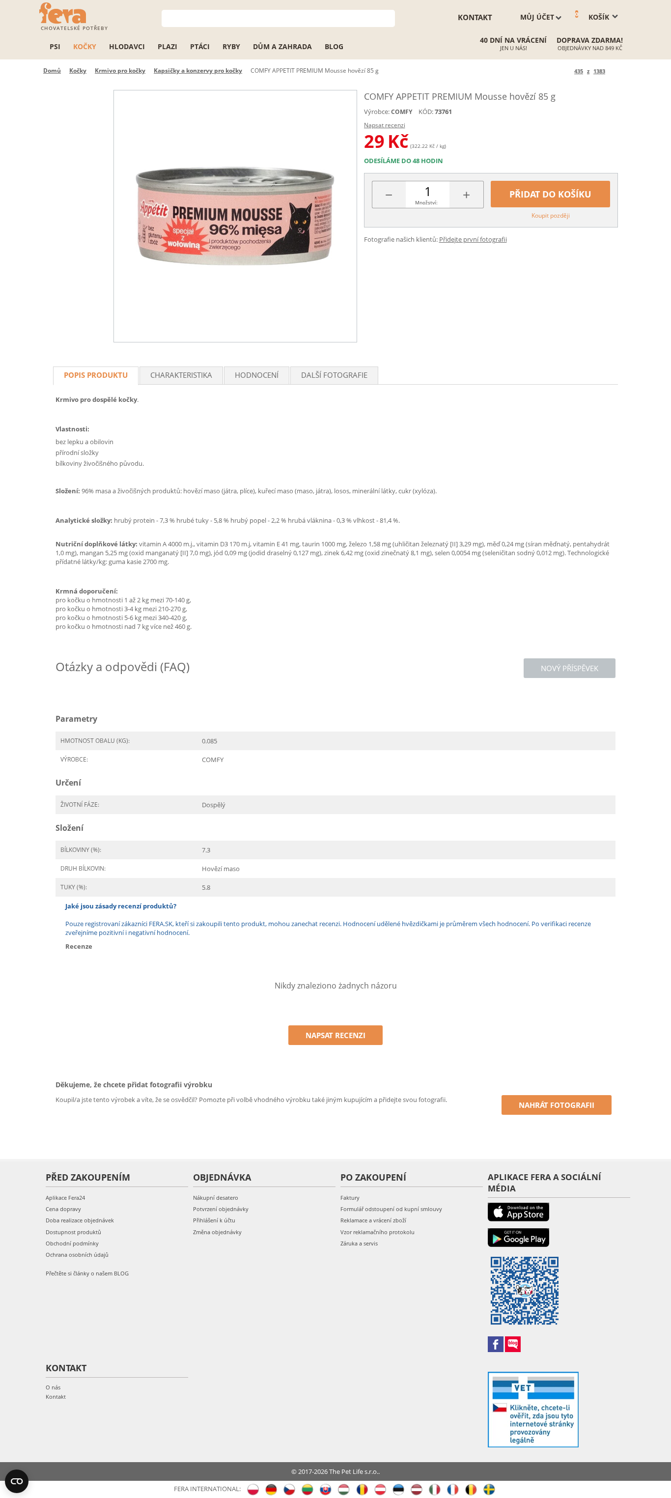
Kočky (84, 46)
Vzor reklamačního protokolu (377, 1232)
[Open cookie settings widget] (16, 1481)
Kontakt (56, 1396)
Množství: (426, 202)
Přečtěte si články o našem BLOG (87, 1273)
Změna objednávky (217, 1232)
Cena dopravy (63, 1209)
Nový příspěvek (569, 668)
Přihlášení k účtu (214, 1220)
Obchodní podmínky (72, 1243)
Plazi (167, 46)
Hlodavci (127, 46)
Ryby (231, 46)
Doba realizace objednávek (80, 1220)
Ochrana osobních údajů (77, 1254)
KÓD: (426, 111)
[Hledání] (387, 17)
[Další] (614, 71)
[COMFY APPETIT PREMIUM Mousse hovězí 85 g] (235, 216)
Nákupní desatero (215, 1197)
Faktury (350, 1197)
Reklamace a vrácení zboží (373, 1220)
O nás (53, 1387)
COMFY (401, 112)
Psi (55, 46)
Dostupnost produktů (73, 1232)
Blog (334, 46)
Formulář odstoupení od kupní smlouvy (391, 1209)
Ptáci (200, 46)
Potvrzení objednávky (221, 1209)
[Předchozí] (565, 71)
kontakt (475, 17)
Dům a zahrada (282, 46)
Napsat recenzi (384, 125)
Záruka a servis (359, 1243)
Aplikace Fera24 (65, 1197)
